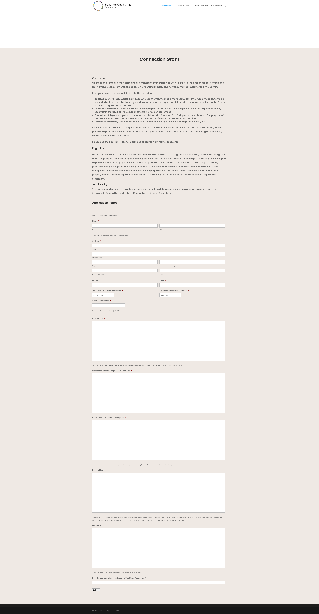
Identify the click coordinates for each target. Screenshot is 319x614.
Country (163, 274)
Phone (96, 281)
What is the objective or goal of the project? (112, 371)
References (98, 525)
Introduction (98, 318)
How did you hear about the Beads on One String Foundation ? (119, 578)
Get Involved (216, 6)
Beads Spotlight (201, 6)
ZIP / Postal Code (98, 274)
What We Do (167, 6)
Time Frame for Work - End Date (174, 291)
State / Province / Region (169, 266)
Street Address (97, 249)
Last (161, 229)
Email (163, 281)
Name (95, 221)
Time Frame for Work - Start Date (107, 291)
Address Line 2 (97, 257)
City (93, 266)
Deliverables (98, 470)
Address (96, 241)
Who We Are (183, 6)
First (94, 229)
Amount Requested (101, 301)
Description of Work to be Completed (109, 418)
